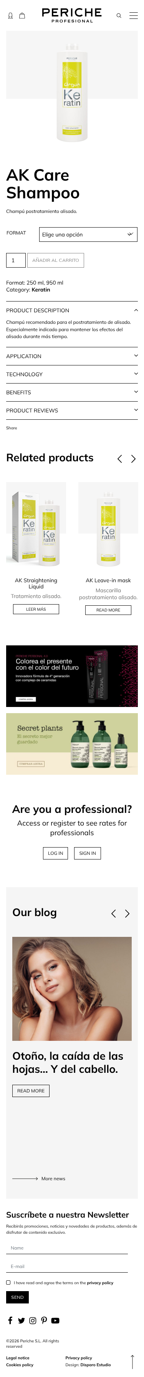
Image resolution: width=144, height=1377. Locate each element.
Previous (119, 459)
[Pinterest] (44, 1321)
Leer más (36, 609)
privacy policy (100, 1282)
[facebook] (11, 1321)
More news (53, 1179)
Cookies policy (19, 1364)
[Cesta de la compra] (22, 15)
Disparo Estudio (95, 1364)
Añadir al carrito (55, 260)
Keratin (40, 289)
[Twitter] (21, 1321)
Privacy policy (79, 1357)
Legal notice (17, 1357)
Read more (108, 610)
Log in (55, 853)
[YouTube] (55, 1321)
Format (16, 233)
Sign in (87, 853)
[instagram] (32, 1321)
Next (133, 459)
